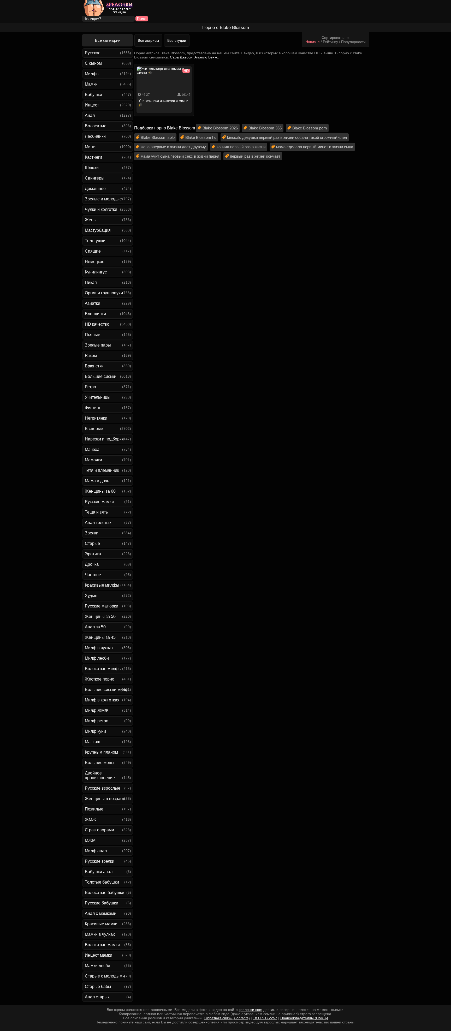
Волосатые (95, 126)
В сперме (94, 428)
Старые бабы (98, 986)
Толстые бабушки (102, 882)
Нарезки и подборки (104, 439)
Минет (91, 147)
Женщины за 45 (100, 637)
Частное (93, 575)
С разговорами (99, 830)
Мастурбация (98, 230)
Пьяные (92, 334)
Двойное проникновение (100, 775)
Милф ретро (96, 721)
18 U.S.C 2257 (265, 1018)
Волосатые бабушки (104, 892)
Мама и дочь (97, 481)
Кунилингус (96, 272)
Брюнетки (94, 366)
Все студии (176, 40)
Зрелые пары (98, 345)
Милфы (92, 73)
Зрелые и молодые (103, 199)
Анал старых (97, 997)
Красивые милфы (102, 585)
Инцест (92, 105)
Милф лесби (97, 658)
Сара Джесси (181, 57)
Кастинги (93, 157)
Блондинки (95, 314)
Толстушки (95, 241)
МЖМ (90, 840)
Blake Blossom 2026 (220, 128)
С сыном (93, 63)
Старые (92, 543)
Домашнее (95, 188)
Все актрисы (148, 40)
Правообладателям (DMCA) (304, 1018)
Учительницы (97, 397)
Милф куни (95, 731)
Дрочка (92, 564)
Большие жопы (99, 762)
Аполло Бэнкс (206, 57)
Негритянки (96, 418)
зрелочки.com (250, 1010)
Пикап (91, 282)
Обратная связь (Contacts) (227, 1018)
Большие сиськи (100, 376)
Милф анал (96, 851)
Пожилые (94, 809)
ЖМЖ (90, 819)
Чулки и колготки (101, 209)
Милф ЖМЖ (97, 710)
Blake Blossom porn (309, 128)
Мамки (91, 84)
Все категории (107, 40)
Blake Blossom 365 (265, 128)
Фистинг (92, 408)
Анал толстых (98, 522)
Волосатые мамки (102, 945)
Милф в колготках (102, 700)
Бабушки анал (98, 871)
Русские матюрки (101, 606)
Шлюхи (92, 167)
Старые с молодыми (105, 976)
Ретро (90, 387)
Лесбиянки (95, 136)
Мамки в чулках (100, 934)
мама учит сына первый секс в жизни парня (180, 156)
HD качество (97, 324)
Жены (91, 220)
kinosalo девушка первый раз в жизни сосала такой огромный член (287, 137)
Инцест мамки (98, 955)
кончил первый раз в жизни (241, 147)
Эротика (93, 554)
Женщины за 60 (100, 491)
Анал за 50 (95, 627)
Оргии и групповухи (104, 293)
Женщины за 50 (100, 616)
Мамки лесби (97, 965)
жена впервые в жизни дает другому (173, 147)
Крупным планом (101, 752)
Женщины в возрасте (106, 798)
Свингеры (94, 178)
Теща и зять (96, 512)
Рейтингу (330, 42)
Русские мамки (99, 501)
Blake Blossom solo (158, 137)
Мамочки (93, 460)
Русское (92, 53)
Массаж (92, 742)
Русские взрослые (102, 788)
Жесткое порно (99, 679)
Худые (91, 595)
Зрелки (91, 533)
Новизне (312, 42)
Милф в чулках (99, 648)
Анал (90, 115)
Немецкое (94, 261)
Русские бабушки (101, 903)
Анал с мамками (100, 913)
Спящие (93, 251)
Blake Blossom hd (200, 137)
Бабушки (93, 94)
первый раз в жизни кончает (255, 156)
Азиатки (92, 303)
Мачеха (92, 449)
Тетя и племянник (102, 470)
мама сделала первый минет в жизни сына (314, 147)
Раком (91, 355)
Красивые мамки (101, 924)
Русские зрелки (99, 861)
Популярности (353, 42)
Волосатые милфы (103, 668)
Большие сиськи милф (106, 689)
